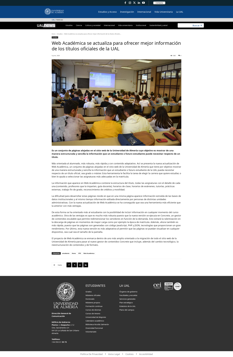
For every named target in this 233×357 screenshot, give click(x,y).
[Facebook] (125, 3)
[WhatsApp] (80, 264)
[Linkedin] (85, 264)
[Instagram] (130, 3)
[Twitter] (134, 3)
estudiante (65, 253)
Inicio (53, 34)
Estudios (60, 34)
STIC (79, 253)
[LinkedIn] (139, 3)
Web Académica (88, 253)
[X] (74, 264)
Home (74, 253)
